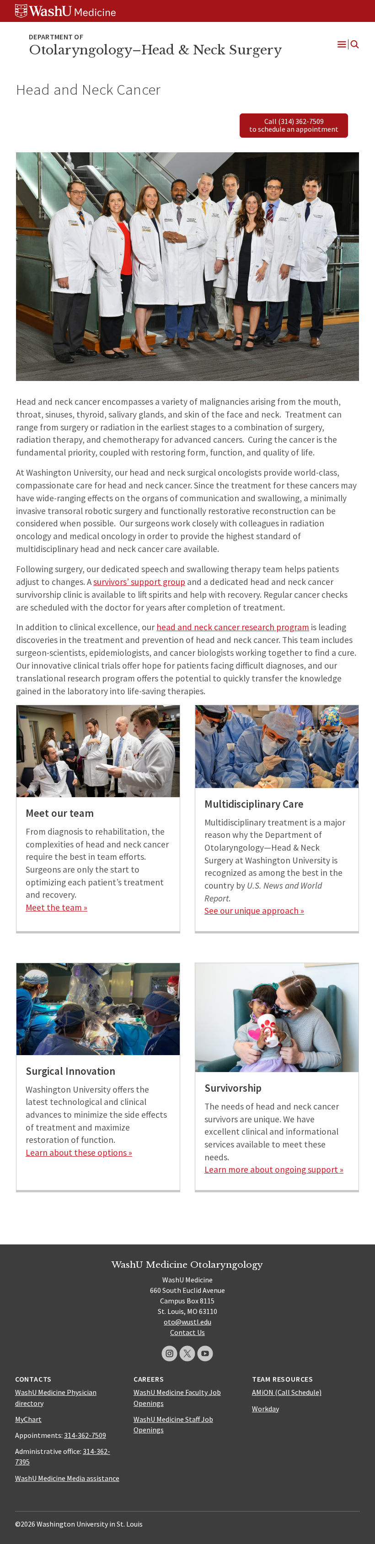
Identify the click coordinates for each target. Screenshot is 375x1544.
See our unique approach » (254, 910)
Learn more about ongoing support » (273, 1169)
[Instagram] (169, 1354)
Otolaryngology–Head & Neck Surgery (155, 50)
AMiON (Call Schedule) (286, 1392)
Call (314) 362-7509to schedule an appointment (293, 125)
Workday (265, 1408)
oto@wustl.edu (187, 1321)
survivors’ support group (139, 581)
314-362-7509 (85, 1435)
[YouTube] (205, 1354)
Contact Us (187, 1332)
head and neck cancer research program (232, 627)
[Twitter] (187, 1354)
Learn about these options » (79, 1152)
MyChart (28, 1419)
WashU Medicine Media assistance (67, 1478)
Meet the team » (56, 907)
